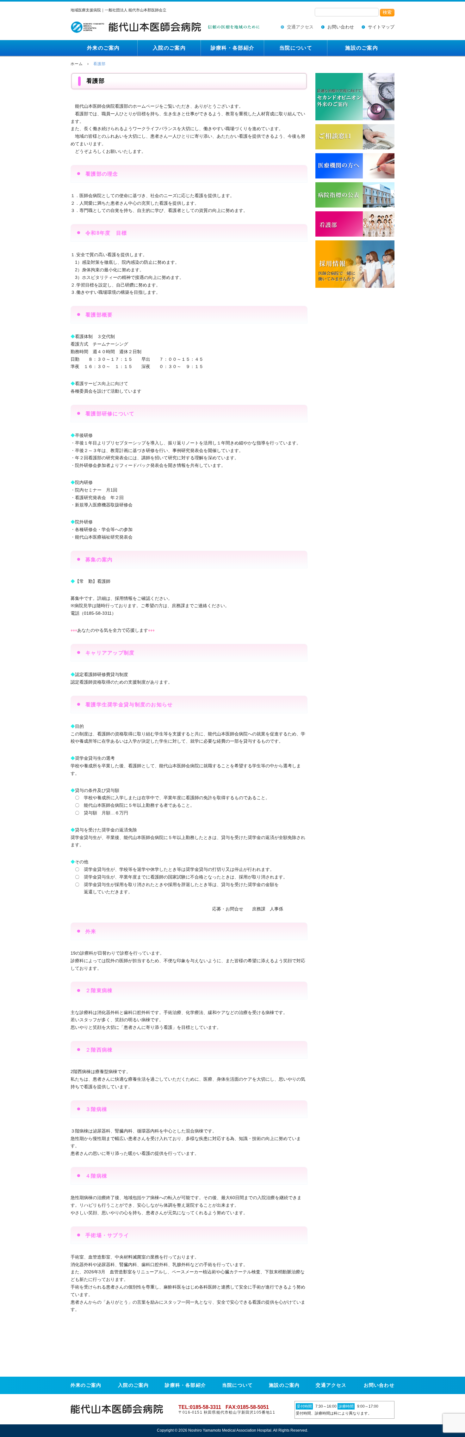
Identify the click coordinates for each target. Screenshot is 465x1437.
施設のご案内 (361, 48)
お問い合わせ (340, 26)
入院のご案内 (169, 48)
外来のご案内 (103, 48)
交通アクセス (300, 26)
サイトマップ (381, 26)
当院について (295, 48)
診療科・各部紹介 (232, 48)
